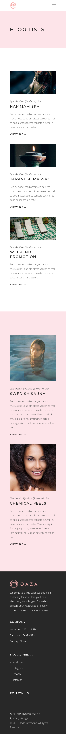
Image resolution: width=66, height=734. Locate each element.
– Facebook (16, 662)
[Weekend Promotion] (33, 228)
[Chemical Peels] (33, 467)
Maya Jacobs (25, 101)
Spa (12, 101)
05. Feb (37, 101)
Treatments (16, 388)
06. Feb (45, 388)
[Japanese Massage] (33, 155)
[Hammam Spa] (33, 82)
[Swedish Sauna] (33, 358)
